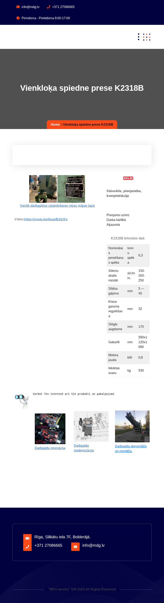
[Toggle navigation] (139, 37)
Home (55, 124)
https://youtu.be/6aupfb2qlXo (45, 219)
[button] (147, 37)
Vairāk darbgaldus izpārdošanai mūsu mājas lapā (57, 205)
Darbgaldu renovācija (50, 448)
